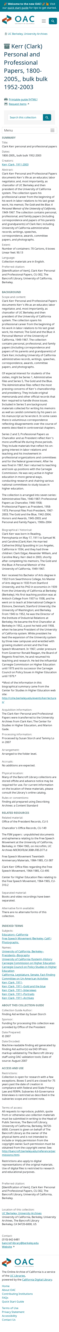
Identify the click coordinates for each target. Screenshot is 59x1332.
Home (6, 1286)
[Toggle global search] (53, 21)
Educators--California (15, 934)
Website (7, 1247)
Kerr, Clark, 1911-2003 (15, 164)
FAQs (5, 1297)
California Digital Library (37, 1279)
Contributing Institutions (17, 1294)
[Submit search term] (47, 117)
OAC (18, 20)
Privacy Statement (13, 1312)
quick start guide (18, 8)
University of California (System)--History (27, 959)
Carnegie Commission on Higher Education (28, 963)
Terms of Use (10, 1308)
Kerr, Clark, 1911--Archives (18, 998)
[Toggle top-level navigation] (43, 21)
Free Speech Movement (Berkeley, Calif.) (26, 938)
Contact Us (9, 1319)
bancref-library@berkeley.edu (20, 1243)
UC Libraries (17, 1275)
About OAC (9, 1290)
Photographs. (10, 942)
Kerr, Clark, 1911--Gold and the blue (24, 986)
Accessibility (9, 1316)
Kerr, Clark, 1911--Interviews (19, 990)
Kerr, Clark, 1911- (12, 982)
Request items (18, 104)
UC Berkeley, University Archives (28, 34)
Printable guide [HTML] (23, 99)
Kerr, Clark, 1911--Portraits (18, 994)
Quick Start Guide (13, 1301)
